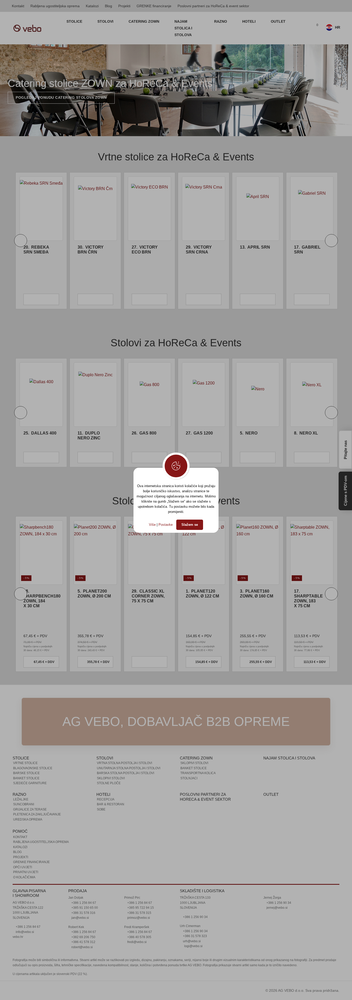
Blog (108, 6)
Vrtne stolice (25, 763)
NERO (248, 433)
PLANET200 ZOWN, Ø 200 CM (94, 593)
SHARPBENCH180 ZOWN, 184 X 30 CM (42, 598)
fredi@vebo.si (137, 942)
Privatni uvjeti (25, 872)
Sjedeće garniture (30, 783)
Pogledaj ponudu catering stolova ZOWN (61, 97)
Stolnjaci (188, 778)
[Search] (304, 28)
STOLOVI (105, 21)
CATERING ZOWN (144, 21)
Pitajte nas (345, 449)
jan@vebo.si (80, 918)
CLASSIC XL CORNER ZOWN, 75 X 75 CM (148, 596)
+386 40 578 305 (139, 937)
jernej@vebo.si (277, 907)
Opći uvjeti (22, 867)
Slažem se (189, 525)
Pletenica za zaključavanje (37, 814)
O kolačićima (24, 877)
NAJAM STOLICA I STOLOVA (183, 28)
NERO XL (306, 433)
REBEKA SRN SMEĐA (36, 249)
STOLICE (74, 21)
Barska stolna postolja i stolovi (125, 773)
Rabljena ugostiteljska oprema (55, 6)
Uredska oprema (27, 819)
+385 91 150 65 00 (84, 907)
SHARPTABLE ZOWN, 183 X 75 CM (308, 598)
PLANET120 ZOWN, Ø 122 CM (202, 593)
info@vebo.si (24, 932)
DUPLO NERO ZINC (89, 435)
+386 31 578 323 (194, 936)
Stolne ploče (109, 783)
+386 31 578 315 (139, 913)
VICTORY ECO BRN (145, 249)
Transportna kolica (198, 773)
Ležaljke (20, 799)
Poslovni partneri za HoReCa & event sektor (213, 6)
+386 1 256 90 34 (195, 917)
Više (152, 525)
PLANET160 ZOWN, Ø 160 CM (256, 593)
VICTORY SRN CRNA (199, 249)
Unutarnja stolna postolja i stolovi (128, 768)
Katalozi (92, 6)
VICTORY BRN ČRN (91, 249)
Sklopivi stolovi (111, 778)
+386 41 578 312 (83, 942)
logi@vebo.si (193, 946)
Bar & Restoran (110, 804)
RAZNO (221, 21)
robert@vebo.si (82, 947)
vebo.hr (18, 937)
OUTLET (278, 21)
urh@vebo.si (191, 941)
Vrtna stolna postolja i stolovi (124, 763)
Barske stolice (26, 773)
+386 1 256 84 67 (27, 927)
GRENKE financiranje (154, 6)
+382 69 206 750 (83, 937)
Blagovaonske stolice (32, 768)
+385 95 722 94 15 (140, 907)
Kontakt (18, 6)
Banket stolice (26, 778)
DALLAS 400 (39, 433)
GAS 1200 (199, 433)
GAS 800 (144, 433)
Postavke (165, 525)
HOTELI (249, 21)
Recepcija (105, 799)
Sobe (101, 809)
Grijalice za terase (30, 809)
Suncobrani (23, 804)
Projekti (124, 6)
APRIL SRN (255, 247)
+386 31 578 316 (83, 913)
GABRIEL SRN (307, 249)
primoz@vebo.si (138, 918)
